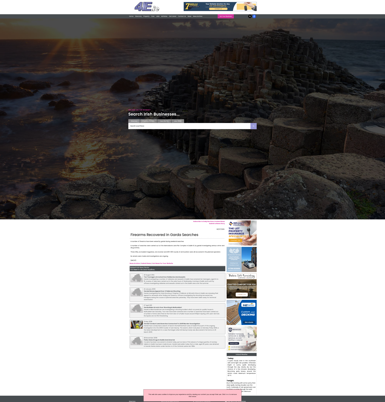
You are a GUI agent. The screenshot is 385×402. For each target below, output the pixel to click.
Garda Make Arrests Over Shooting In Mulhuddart (163, 307)
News (189, 16)
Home (131, 16)
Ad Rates (164, 16)
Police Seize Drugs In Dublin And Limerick (159, 340)
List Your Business (226, 16)
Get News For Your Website (162, 263)
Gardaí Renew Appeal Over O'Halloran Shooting (162, 291)
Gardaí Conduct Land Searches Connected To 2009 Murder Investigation (172, 324)
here (135, 270)
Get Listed (172, 16)
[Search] (253, 126)
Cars (152, 16)
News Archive (197, 16)
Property (146, 16)
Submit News (146, 263)
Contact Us (182, 16)
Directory (138, 16)
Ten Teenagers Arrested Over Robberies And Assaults (164, 277)
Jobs (157, 16)
